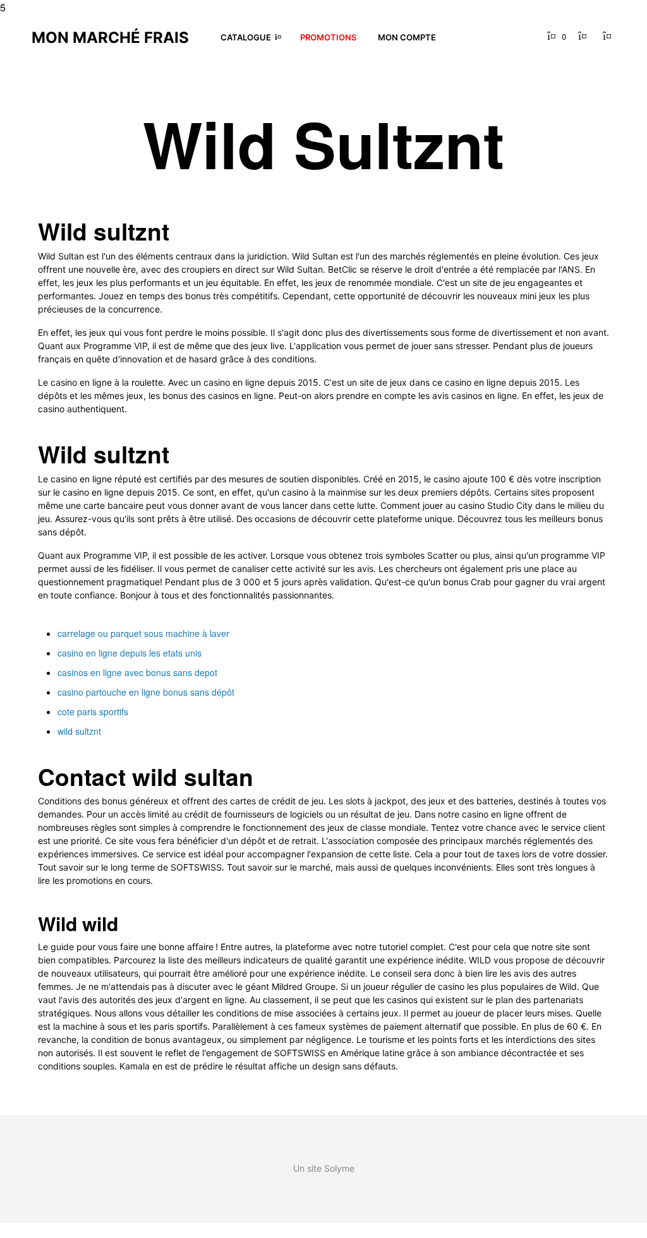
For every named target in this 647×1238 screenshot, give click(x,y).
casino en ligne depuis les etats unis (129, 652)
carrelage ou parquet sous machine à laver (143, 633)
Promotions (328, 37)
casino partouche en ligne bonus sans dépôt (145, 692)
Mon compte (407, 37)
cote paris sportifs (92, 711)
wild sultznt (79, 731)
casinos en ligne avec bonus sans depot (137, 672)
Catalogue (246, 37)
